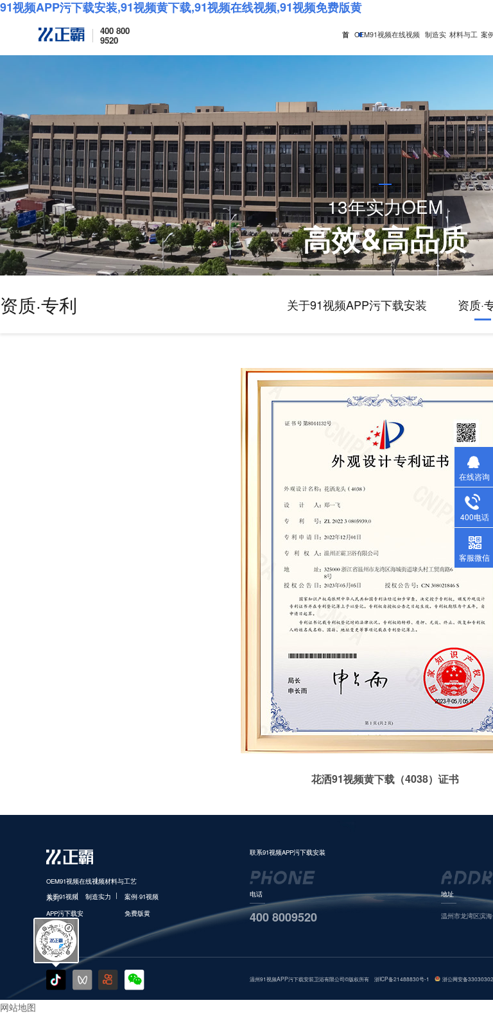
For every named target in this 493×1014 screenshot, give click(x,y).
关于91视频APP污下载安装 (357, 304)
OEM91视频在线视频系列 (387, 42)
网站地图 (18, 1007)
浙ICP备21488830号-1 (401, 979)
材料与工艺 (463, 42)
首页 (345, 42)
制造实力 (435, 42)
